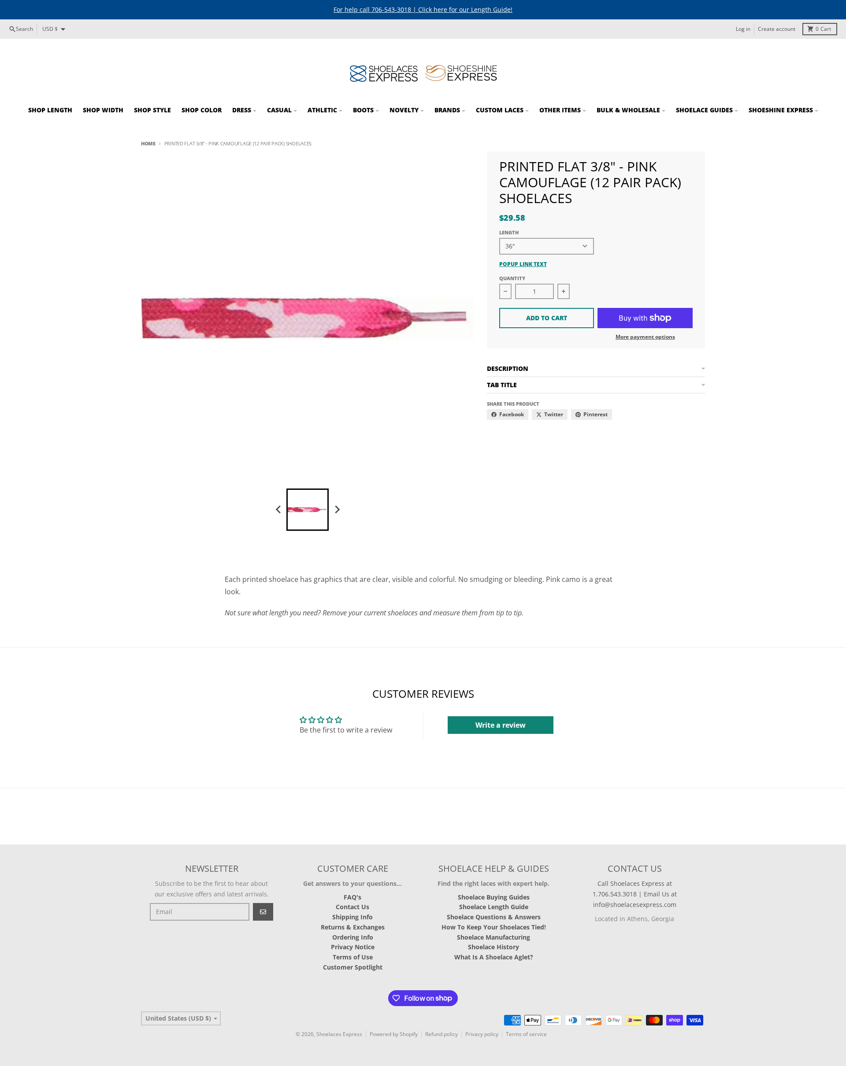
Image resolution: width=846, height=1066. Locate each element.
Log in (743, 29)
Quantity (512, 278)
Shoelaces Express (339, 1034)
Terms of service (526, 1034)
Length (509, 232)
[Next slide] (336, 509)
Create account (776, 29)
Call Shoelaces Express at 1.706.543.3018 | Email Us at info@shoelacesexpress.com (635, 894)
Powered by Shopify (394, 1034)
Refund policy (441, 1034)
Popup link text (523, 264)
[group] (307, 510)
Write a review (500, 725)
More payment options (645, 337)
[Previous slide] (278, 509)
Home (148, 143)
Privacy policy (481, 1034)
